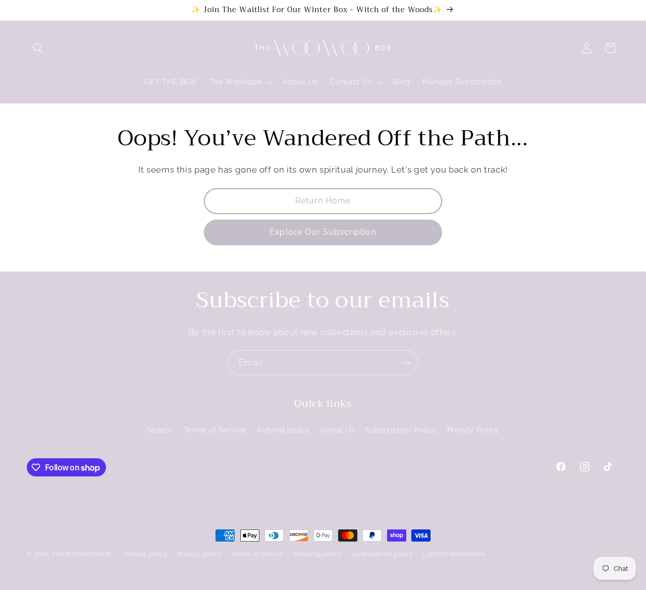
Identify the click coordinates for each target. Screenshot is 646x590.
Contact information (454, 554)
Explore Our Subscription (323, 232)
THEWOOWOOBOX (82, 554)
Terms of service (258, 554)
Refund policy (283, 429)
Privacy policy (200, 554)
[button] (38, 48)
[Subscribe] (406, 362)
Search (160, 429)
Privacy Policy (473, 429)
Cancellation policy (382, 554)
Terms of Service (215, 429)
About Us (337, 429)
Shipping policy (318, 554)
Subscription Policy (401, 429)
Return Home (323, 200)
